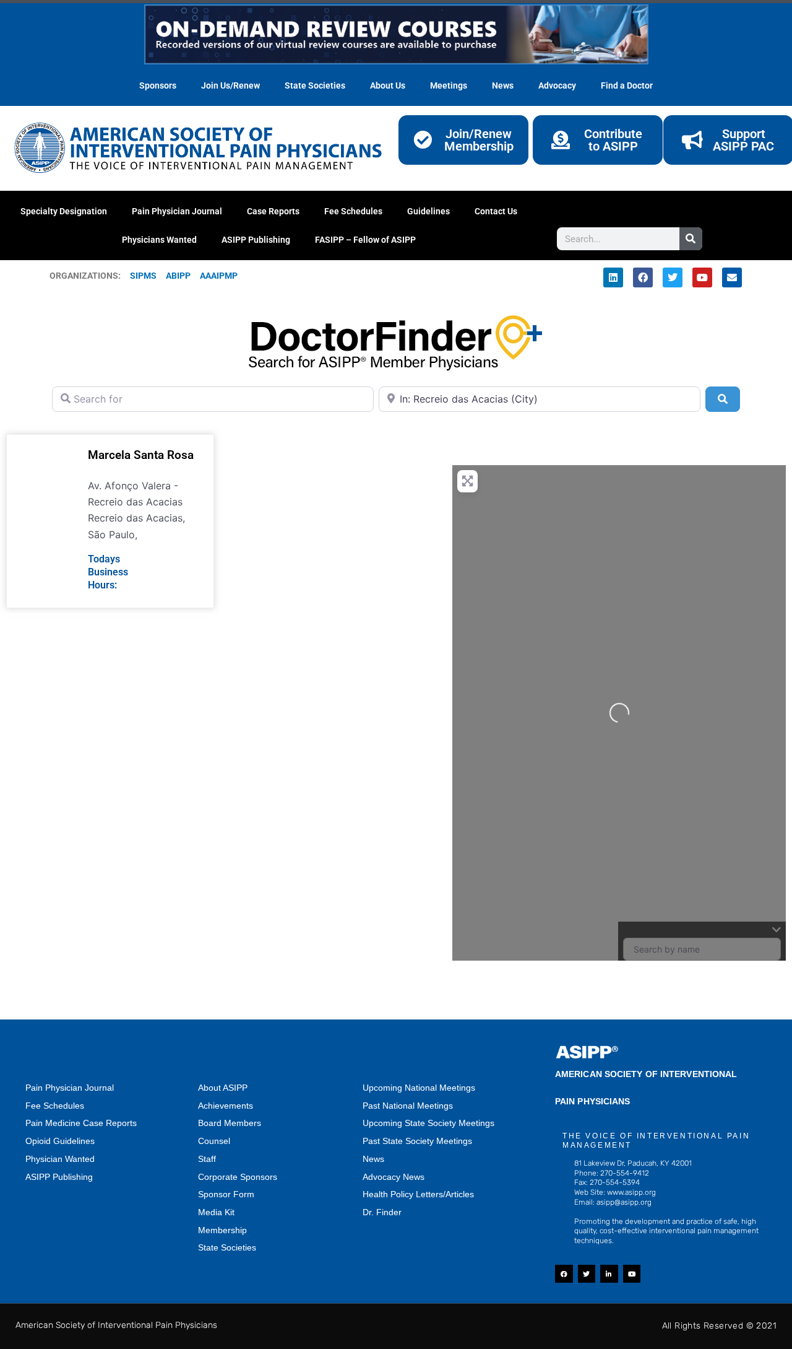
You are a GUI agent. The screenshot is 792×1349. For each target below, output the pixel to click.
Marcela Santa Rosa (141, 455)
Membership (222, 1230)
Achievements (225, 1106)
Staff (207, 1159)
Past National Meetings (408, 1106)
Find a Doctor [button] (627, 85)
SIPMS (139, 276)
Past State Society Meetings (417, 1141)
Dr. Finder (382, 1212)
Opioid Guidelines (60, 1141)
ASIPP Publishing (256, 240)
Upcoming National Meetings (419, 1088)
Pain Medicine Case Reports (81, 1123)
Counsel (214, 1141)
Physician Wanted (60, 1159)
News (373, 1159)
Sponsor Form (226, 1194)
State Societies (315, 85)
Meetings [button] (448, 85)
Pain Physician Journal (177, 211)
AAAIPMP (219, 276)
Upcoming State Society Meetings (428, 1123)
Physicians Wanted (159, 240)
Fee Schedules (353, 211)
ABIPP (178, 276)
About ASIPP (223, 1088)
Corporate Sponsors (237, 1177)
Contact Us (496, 211)
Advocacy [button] (557, 85)
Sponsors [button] (157, 85)
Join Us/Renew (230, 85)
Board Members (229, 1123)
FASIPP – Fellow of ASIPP (365, 240)
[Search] (690, 238)
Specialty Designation (63, 211)
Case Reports (273, 211)
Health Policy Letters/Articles (418, 1194)
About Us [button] (387, 85)
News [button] (503, 85)
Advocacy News (393, 1177)
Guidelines (428, 211)
